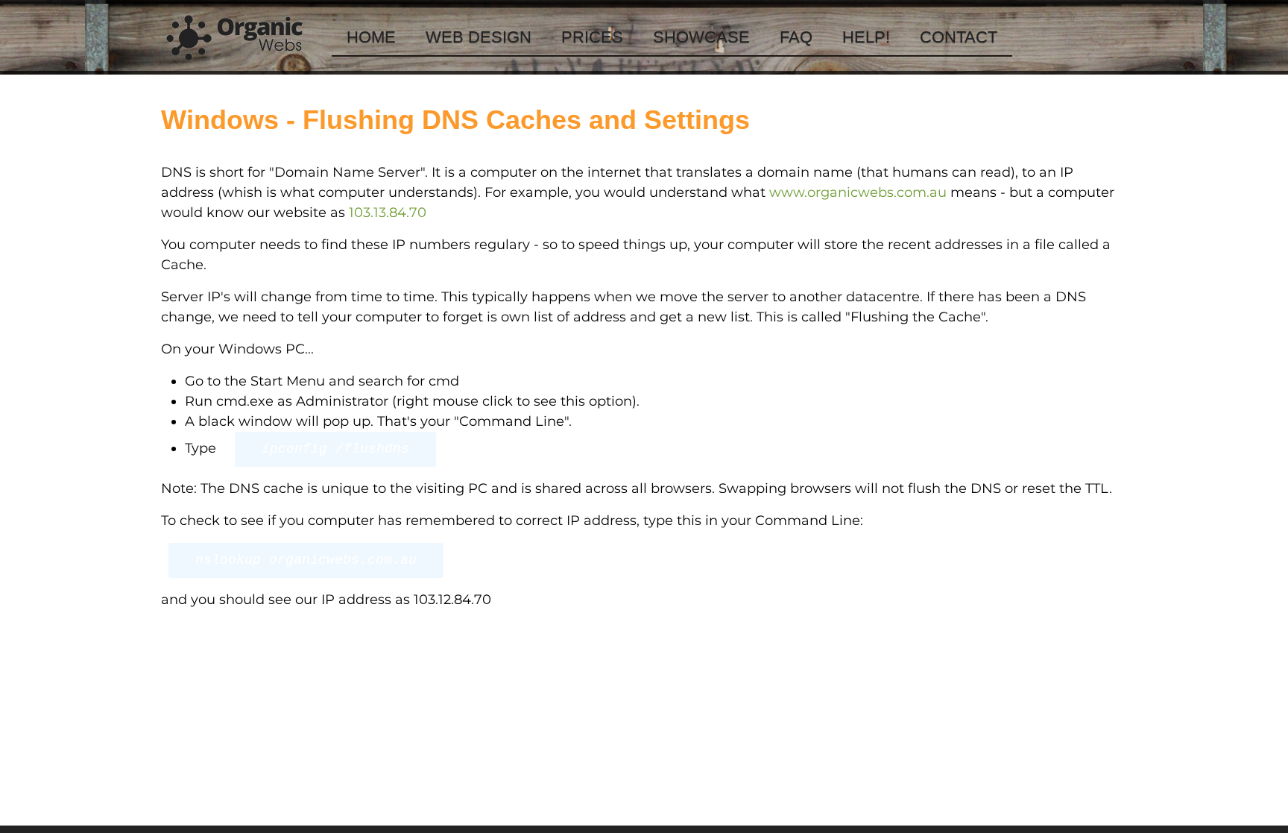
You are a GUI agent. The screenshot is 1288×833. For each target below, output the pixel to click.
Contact (958, 37)
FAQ (796, 37)
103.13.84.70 (387, 212)
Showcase (701, 37)
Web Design (478, 37)
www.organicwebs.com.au (858, 192)
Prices (592, 37)
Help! (866, 37)
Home (371, 37)
